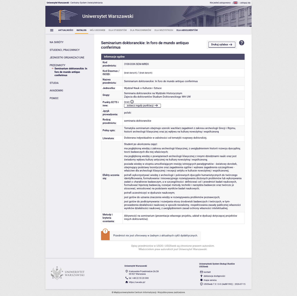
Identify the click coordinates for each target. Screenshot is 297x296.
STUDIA (54, 83)
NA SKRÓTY (56, 42)
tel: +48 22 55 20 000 (139, 278)
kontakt (207, 272)
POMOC (54, 98)
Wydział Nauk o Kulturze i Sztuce (143, 88)
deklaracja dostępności (214, 276)
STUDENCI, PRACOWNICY (65, 50)
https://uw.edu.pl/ (137, 282)
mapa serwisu (210, 280)
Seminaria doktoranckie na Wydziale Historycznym (153, 93)
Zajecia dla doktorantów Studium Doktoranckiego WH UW (157, 96)
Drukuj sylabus (219, 44)
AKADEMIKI (56, 90)
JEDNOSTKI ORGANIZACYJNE (67, 57)
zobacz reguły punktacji (140, 105)
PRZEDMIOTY (57, 65)
